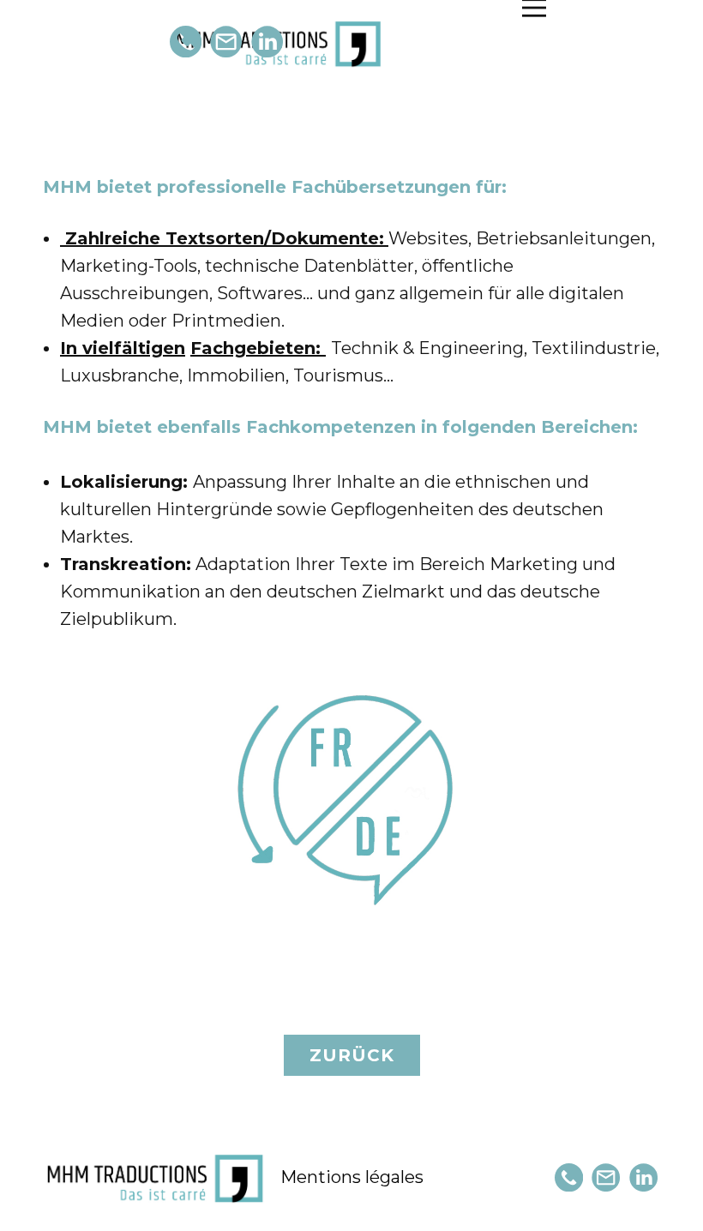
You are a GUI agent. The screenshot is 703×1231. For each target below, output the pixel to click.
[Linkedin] (267, 41)
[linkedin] (643, 1177)
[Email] (226, 41)
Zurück (351, 1055)
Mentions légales (352, 1177)
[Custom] (185, 41)
